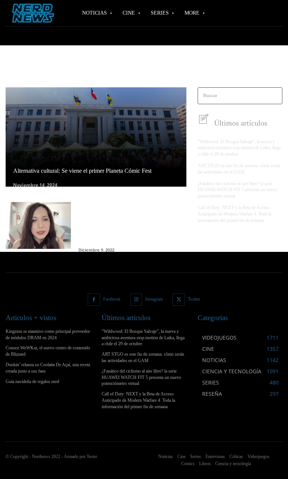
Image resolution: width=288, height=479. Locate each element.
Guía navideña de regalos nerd (32, 381)
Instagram (154, 299)
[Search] (274, 95)
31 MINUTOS (71, 71)
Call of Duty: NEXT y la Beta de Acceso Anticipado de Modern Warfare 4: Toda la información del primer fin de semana (234, 214)
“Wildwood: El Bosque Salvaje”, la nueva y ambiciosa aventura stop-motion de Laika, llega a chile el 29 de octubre (239, 148)
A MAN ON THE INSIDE (169, 71)
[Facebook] (94, 299)
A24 (202, 71)
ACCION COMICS (229, 71)
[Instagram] (136, 299)
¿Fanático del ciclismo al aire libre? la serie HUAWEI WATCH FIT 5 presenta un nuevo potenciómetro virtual (237, 190)
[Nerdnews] (32, 13)
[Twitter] (178, 299)
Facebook (111, 299)
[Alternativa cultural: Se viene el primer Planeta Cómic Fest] (96, 137)
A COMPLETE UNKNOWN (115, 71)
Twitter (194, 299)
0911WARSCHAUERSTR (30, 71)
